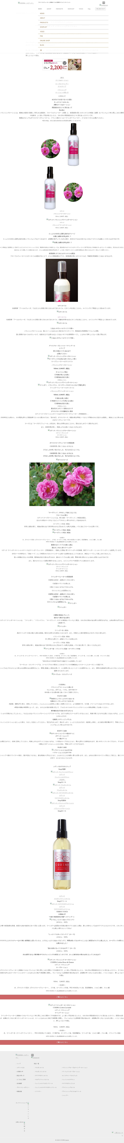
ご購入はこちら (62, 997)
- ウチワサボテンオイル (41, 1075)
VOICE (81, 9)
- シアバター (37, 1091)
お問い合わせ (19, 1122)
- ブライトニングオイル (68, 1087)
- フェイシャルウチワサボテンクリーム (45, 1087)
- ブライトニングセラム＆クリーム (71, 1091)
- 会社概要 (19, 1083)
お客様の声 (62, 96)
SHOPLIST (71, 9)
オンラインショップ (21, 1102)
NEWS (40, 9)
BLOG (42, 45)
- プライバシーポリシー (22, 1087)
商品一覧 (36, 1063)
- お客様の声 (19, 1071)
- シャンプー (64, 1095)
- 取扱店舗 (19, 1091)
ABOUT (49, 9)
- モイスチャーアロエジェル (69, 1075)
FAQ (89, 9)
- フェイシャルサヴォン (68, 1079)
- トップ (18, 1063)
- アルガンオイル (39, 1067)
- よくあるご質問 (21, 1079)
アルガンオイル (44, 704)
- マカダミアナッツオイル (41, 1079)
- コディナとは (20, 1067)
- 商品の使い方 (20, 1075)
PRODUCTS (59, 9)
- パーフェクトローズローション (70, 1071)
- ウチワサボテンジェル (68, 1083)
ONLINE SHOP (100, 9)
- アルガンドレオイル (40, 1071)
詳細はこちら (62, 380)
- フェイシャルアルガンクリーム (43, 1083)
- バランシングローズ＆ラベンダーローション (74, 1067)
